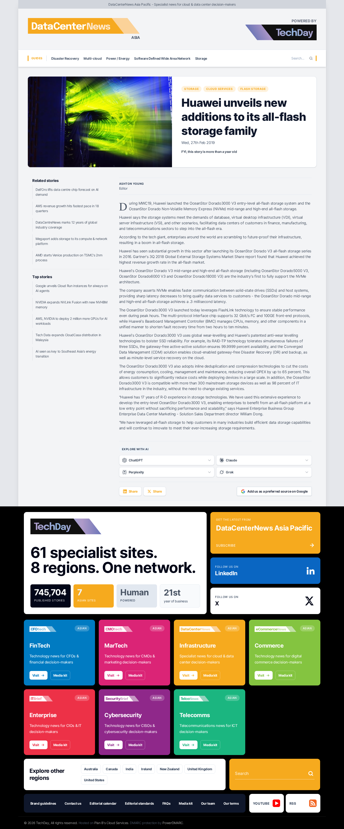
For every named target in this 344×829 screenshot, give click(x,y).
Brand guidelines (43, 803)
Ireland (146, 769)
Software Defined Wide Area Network (162, 58)
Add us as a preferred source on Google (277, 491)
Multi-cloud (93, 58)
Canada (112, 769)
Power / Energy (117, 58)
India (129, 769)
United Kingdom (199, 769)
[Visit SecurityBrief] (125, 698)
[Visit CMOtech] (125, 629)
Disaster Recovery (65, 58)
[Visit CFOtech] (50, 629)
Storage (201, 58)
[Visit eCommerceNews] (275, 629)
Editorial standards (139, 803)
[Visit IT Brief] (50, 698)
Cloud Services (219, 89)
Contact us (73, 803)
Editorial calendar (103, 803)
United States (94, 780)
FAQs (166, 803)
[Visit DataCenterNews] (200, 629)
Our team (208, 803)
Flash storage (253, 89)
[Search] (311, 58)
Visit (35, 675)
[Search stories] (311, 773)
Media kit (60, 675)
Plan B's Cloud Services (111, 823)
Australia (91, 769)
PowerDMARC (172, 823)
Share (133, 491)
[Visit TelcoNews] (200, 698)
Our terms (231, 803)
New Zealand (169, 769)
